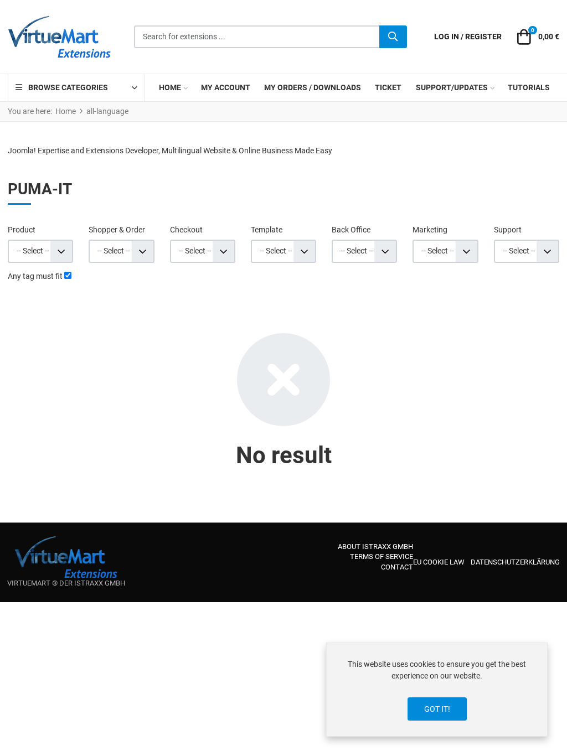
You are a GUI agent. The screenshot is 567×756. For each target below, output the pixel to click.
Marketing (430, 229)
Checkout (186, 229)
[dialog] (437, 690)
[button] (536, 37)
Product (21, 229)
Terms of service (381, 556)
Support (508, 229)
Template (266, 229)
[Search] (393, 37)
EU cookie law (439, 562)
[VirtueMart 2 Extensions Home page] (66, 557)
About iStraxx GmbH (375, 546)
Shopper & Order (117, 229)
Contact (397, 567)
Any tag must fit (35, 276)
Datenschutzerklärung (515, 562)
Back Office (351, 229)
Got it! (437, 709)
